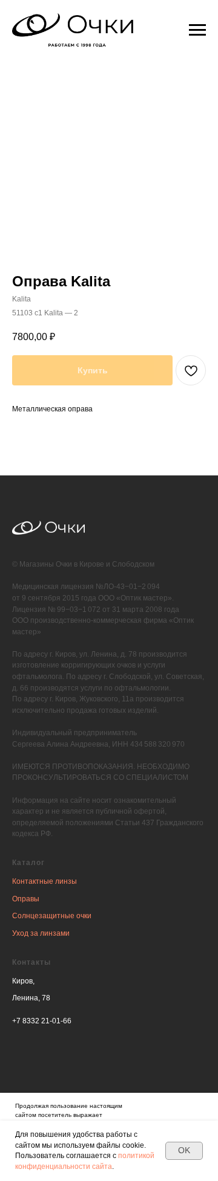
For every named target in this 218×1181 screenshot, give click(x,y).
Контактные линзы (44, 881)
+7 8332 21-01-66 (41, 1021)
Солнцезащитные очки (51, 916)
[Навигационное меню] (197, 30)
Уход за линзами (41, 933)
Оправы (25, 899)
